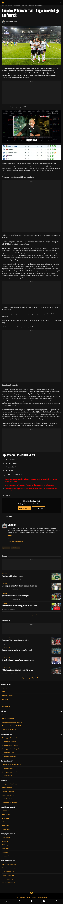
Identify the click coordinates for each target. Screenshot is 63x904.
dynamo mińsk (6, 547)
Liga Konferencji (16, 6)
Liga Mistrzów (5, 699)
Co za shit (40, 508)
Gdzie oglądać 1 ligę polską (9, 741)
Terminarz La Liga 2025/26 (9, 729)
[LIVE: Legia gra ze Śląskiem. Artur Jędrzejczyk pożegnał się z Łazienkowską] (31, 587)
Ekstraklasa (4, 573)
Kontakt (28, 897)
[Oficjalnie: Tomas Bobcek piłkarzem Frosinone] (31, 577)
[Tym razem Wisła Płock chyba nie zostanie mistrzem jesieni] (31, 597)
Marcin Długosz (5, 663)
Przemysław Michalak (6, 579)
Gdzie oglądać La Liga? (8, 752)
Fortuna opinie (5, 810)
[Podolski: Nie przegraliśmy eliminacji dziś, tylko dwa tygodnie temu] (31, 671)
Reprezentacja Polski (7, 695)
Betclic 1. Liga (5, 691)
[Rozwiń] (60, 684)
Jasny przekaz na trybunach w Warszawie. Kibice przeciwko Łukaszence (29, 485)
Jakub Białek (13, 21)
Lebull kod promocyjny (8, 875)
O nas (17, 897)
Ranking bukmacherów (8, 795)
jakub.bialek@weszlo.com (15, 541)
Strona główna (4, 6)
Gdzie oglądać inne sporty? (7, 761)
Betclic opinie (5, 825)
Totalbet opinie (6, 845)
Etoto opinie (5, 852)
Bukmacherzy (4, 780)
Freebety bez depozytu (8, 791)
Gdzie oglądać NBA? (7, 768)
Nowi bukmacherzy (7, 798)
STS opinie (5, 841)
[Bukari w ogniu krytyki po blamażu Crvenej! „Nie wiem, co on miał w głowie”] (31, 606)
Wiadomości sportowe (5, 684)
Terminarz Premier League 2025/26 (11, 726)
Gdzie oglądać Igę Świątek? (9, 772)
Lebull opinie (5, 821)
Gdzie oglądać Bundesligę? (9, 756)
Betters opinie (5, 856)
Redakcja (22, 897)
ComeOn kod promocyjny (8, 882)
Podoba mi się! (25, 508)
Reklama (34, 897)
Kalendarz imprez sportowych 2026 (11, 764)
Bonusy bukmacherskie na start (10, 784)
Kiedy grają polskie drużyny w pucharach (13, 722)
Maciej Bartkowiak (5, 644)
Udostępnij (9, 516)
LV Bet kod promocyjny (8, 871)
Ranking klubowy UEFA (8, 718)
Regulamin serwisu (42, 897)
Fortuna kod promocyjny (8, 868)
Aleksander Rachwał (6, 589)
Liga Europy (4, 603)
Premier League (6, 706)
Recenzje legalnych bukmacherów (8, 807)
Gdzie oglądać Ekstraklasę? (9, 738)
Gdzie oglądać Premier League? (10, 749)
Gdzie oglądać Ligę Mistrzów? (10, 745)
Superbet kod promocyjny (9, 864)
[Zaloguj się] (60, 2)
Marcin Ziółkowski (5, 673)
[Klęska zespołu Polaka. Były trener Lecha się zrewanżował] (31, 641)
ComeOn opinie (6, 837)
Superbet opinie (6, 814)
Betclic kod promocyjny (8, 879)
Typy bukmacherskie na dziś (9, 802)
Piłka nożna (10, 6)
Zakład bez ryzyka (7, 787)
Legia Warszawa (15, 547)
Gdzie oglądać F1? (7, 775)
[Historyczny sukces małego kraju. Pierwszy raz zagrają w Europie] (31, 651)
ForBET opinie (5, 848)
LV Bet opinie (5, 818)
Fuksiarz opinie (6, 829)
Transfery (4, 714)
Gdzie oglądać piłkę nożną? (7, 734)
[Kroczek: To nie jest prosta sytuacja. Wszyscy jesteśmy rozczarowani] (31, 661)
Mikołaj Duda (4, 609)
